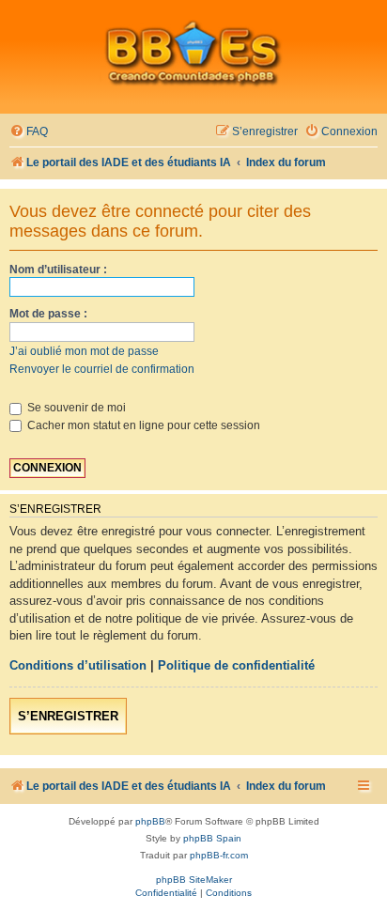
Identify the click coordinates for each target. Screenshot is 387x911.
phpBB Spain (212, 838)
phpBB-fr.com (219, 855)
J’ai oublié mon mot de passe (84, 351)
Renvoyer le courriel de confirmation (101, 369)
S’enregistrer (68, 716)
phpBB (150, 821)
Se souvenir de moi (75, 407)
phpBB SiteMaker (194, 879)
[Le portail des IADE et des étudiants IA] (193, 52)
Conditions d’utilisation (78, 665)
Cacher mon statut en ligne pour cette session (142, 425)
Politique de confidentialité (236, 665)
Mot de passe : (48, 313)
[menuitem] (28, 132)
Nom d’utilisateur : (58, 269)
